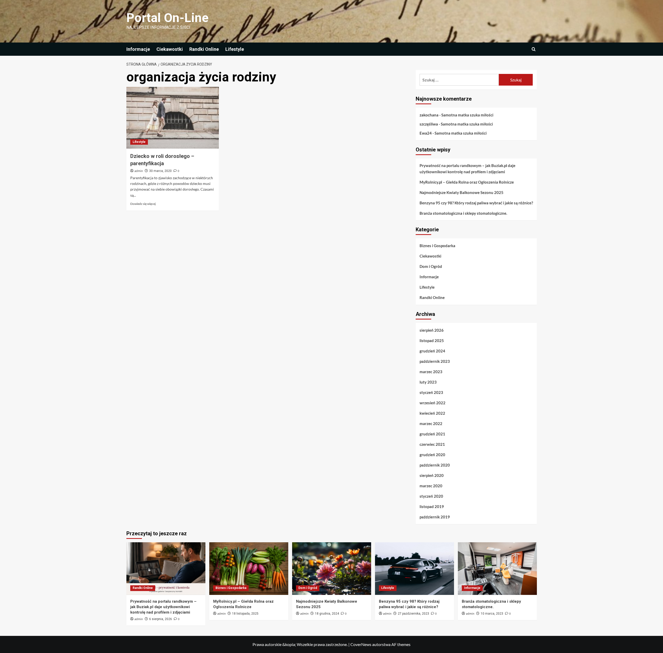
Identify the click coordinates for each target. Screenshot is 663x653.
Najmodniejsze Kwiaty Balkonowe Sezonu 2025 (461, 192)
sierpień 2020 (432, 475)
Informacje (138, 49)
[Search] (533, 49)
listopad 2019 (432, 506)
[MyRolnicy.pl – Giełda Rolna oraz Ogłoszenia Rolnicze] (248, 568)
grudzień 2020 (432, 454)
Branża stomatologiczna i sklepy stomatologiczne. (463, 213)
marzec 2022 (431, 423)
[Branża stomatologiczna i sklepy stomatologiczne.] (497, 568)
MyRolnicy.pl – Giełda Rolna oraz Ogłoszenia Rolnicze (467, 182)
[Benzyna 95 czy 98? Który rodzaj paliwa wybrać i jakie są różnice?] (414, 568)
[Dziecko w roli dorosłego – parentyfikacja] (172, 118)
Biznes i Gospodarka (437, 245)
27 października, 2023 (413, 613)
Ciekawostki (169, 49)
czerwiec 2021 (432, 444)
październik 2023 (435, 361)
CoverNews (360, 644)
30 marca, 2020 (160, 171)
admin (138, 171)
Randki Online (204, 49)
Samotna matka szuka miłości (467, 115)
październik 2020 (435, 465)
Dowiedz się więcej (143, 204)
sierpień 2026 (432, 330)
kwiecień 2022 (432, 413)
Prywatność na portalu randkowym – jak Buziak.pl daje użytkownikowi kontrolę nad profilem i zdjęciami (467, 168)
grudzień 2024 (432, 351)
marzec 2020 (431, 485)
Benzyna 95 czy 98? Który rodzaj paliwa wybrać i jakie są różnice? (476, 202)
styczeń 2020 (431, 496)
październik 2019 (435, 517)
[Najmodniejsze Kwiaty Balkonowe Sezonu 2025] (331, 568)
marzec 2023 (431, 371)
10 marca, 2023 (492, 613)
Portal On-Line (167, 17)
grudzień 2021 (432, 434)
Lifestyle (234, 49)
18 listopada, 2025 (245, 613)
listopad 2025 (432, 340)
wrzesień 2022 (432, 402)
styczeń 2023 (431, 392)
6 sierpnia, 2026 (160, 619)
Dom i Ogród (431, 266)
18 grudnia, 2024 (327, 613)
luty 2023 (428, 382)
